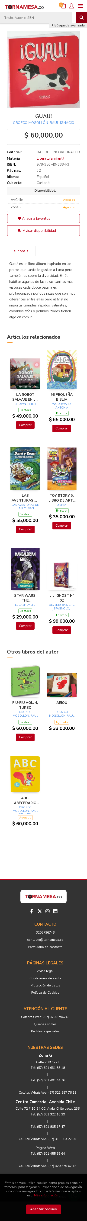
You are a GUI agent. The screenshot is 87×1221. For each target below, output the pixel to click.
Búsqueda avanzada (69, 25)
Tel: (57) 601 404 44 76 (47, 1080)
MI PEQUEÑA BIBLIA (62, 397)
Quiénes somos (45, 1024)
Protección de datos (45, 985)
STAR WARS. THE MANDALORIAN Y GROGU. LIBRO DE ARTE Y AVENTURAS (25, 597)
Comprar (25, 425)
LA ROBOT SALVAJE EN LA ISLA (25, 397)
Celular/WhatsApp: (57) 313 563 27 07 (47, 1139)
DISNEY (62, 505)
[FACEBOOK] (31, 911)
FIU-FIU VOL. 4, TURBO (25, 705)
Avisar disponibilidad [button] (39, 230)
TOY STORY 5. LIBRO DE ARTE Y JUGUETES (61, 498)
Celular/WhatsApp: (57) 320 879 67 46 (47, 1166)
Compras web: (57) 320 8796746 (45, 1017)
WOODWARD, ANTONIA (61, 405)
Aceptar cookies (43, 1209)
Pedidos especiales (45, 1031)
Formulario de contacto (45, 947)
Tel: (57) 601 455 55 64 (47, 1153)
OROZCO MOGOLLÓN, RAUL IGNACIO (43, 122)
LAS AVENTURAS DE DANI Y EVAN (25, 506)
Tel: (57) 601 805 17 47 (47, 1126)
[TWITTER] (39, 911)
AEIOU (61, 702)
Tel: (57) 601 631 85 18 (47, 1068)
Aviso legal (45, 971)
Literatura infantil (50, 158)
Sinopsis (21, 251)
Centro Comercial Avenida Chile (45, 1102)
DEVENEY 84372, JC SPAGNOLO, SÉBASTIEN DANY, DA (61, 610)
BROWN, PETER (25, 404)
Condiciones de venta (45, 978)
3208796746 (45, 932)
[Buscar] (81, 17)
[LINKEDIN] (55, 911)
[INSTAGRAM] (47, 911)
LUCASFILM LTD (25, 605)
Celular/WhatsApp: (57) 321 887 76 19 (47, 1092)
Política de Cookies (45, 992)
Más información (46, 1195)
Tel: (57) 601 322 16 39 (47, 1114)
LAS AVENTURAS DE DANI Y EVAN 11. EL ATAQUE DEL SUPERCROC (25, 498)
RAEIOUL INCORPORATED (58, 152)
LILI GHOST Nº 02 (61, 597)
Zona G (45, 1055)
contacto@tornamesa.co (45, 939)
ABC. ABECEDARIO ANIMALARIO (25, 800)
